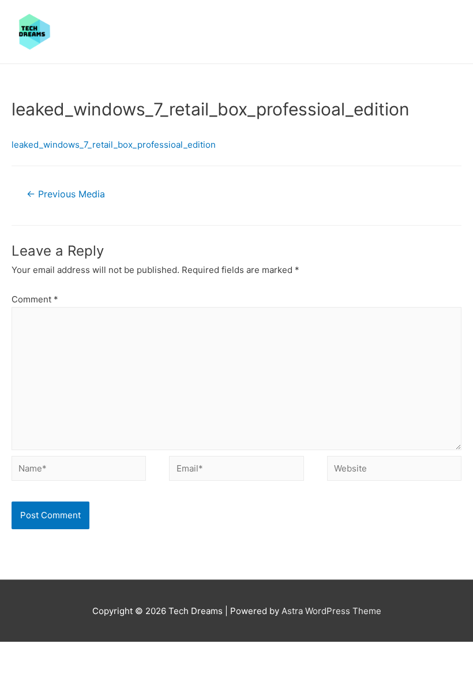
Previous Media (66, 194)
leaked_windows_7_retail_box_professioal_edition (114, 144)
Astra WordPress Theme (331, 610)
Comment (35, 299)
